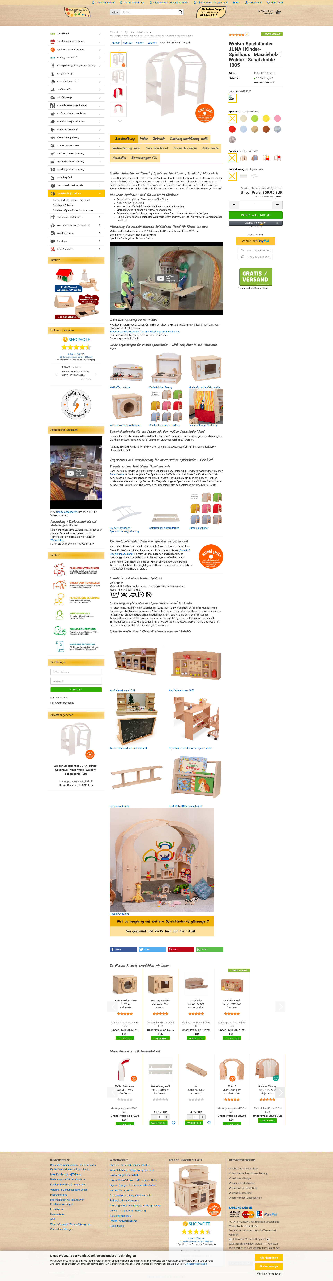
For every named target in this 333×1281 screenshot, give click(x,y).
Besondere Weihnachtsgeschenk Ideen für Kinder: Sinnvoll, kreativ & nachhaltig (73, 1167)
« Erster (116, 42)
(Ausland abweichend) (264, 82)
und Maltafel (139, 748)
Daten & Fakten (185, 148)
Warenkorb (158, 1123)
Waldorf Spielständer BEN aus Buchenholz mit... (232, 1090)
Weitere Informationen (269, 1273)
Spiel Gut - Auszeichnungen (71, 49)
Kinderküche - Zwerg (160, 387)
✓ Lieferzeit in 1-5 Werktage (212, 2)
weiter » (140, 42)
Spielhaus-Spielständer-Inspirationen (73, 210)
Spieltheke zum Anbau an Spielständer (190, 748)
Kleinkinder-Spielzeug (68, 137)
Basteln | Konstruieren (68, 145)
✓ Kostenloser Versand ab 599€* (170, 2)
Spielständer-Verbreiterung (164, 528)
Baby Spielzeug (65, 73)
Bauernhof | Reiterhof (67, 81)
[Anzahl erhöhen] (167, 1117)
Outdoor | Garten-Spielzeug (70, 153)
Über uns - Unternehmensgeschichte (130, 1165)
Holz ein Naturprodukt (122, 1190)
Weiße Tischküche (120, 387)
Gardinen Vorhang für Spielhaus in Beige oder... (267, 1090)
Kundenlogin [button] (254, 2)
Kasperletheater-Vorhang (203, 425)
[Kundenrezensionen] (236, 36)
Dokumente (210, 148)
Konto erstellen (58, 697)
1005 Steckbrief (157, 148)
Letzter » (152, 42)
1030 (191, 690)
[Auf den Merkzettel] (174, 1123)
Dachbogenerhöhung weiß (189, 139)
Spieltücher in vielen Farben (164, 425)
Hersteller (119, 158)
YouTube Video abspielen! (171, 278)
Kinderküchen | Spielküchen (71, 121)
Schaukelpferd (64, 177)
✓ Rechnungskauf (104, 2)
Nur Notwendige (269, 1266)
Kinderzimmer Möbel (67, 129)
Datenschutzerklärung (196, 1264)
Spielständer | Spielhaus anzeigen (71, 200)
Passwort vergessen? (62, 702)
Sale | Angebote (65, 249)
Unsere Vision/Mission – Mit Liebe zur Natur (133, 1180)
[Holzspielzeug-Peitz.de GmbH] (77, 12)
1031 (132, 690)
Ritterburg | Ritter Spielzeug (70, 169)
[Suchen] (180, 12)
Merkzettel (276, 2)
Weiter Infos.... (58, 540)
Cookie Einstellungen (61, 1229)
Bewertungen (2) (145, 158)
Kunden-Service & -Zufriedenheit (68, 1184)
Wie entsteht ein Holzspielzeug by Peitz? (132, 1170)
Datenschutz (57, 1214)
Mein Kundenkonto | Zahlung (65, 1174)
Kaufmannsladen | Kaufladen (71, 113)
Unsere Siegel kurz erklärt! (124, 1175)
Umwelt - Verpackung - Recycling (128, 1210)
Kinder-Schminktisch (121, 748)
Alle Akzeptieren (269, 1257)
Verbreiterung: (246, 169)
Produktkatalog (58, 1194)
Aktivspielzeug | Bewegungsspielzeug (76, 65)
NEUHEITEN (63, 33)
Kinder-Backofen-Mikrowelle (204, 387)
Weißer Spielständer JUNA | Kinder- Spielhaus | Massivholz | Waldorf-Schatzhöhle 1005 (76, 769)
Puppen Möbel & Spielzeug (70, 161)
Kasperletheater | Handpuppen (72, 105)
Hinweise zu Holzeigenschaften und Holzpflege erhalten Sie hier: (145, 331)
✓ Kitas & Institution (133, 2)
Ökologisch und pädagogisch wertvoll (130, 1195)
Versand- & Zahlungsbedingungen (69, 1189)
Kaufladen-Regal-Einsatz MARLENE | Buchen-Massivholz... (231, 1004)
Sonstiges (62, 241)
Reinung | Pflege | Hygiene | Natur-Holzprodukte (135, 1205)
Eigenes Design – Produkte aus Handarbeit (133, 1185)
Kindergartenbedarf (67, 57)
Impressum (56, 1209)
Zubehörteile (117, 474)
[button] (236, 2)
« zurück (127, 42)
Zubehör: (243, 151)
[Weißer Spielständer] (76, 740)
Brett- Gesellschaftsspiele (70, 185)
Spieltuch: (244, 111)
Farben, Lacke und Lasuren (124, 1200)
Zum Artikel (124, 1039)
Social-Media (117, 1226)
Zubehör (159, 139)
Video (144, 139)
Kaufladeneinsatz (119, 690)
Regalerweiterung (119, 806)
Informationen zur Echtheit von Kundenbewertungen (67, 1202)
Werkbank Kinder (65, 233)
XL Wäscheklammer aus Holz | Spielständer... (196, 1090)
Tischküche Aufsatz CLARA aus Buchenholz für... (196, 1004)
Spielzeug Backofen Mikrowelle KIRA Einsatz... (160, 1004)
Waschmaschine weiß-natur (125, 425)
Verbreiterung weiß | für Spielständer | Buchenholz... (160, 1090)
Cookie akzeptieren (66, 512)
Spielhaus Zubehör (63, 205)
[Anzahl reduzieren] (154, 1117)
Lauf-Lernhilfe (64, 89)
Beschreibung (123, 139)
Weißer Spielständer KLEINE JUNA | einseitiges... (125, 1090)
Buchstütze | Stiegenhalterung (185, 806)
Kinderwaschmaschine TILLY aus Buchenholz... (126, 1004)
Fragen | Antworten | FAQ (123, 1220)
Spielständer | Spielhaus (69, 193)
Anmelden (76, 690)
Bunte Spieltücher (198, 528)
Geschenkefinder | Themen (70, 41)
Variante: (240, 91)
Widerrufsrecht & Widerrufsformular (70, 1224)
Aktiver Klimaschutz (121, 1215)
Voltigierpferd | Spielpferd (70, 217)
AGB (52, 1219)
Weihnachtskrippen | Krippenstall (73, 225)
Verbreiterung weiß (126, 148)
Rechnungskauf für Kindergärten (68, 1179)
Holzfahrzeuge (64, 97)
